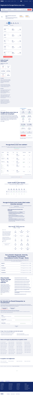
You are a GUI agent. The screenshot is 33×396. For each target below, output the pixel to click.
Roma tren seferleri (9, 366)
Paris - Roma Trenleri (3, 342)
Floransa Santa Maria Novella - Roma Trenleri (6, 362)
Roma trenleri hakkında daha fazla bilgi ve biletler (23, 334)
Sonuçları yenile (16, 149)
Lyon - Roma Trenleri (11, 346)
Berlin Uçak (18, 388)
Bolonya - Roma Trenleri (27, 361)
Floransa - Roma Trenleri (3, 361)
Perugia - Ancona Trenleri (4, 352)
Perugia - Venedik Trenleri (27, 349)
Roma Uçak (18, 386)
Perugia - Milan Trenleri (19, 349)
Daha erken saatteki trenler (5, 174)
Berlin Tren (2, 388)
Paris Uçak (18, 387)
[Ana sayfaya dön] (3, 1)
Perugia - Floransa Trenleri (4, 350)
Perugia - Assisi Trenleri (11, 353)
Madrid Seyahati (27, 385)
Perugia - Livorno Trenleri (19, 352)
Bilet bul (3, 67)
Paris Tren (2, 387)
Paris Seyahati (26, 387)
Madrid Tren (2, 385)
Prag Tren (2, 389)
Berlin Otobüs (10, 388)
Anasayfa (2, 366)
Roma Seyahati (26, 386)
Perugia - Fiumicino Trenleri (12, 352)
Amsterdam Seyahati (27, 388)
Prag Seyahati (26, 389)
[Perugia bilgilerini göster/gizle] (31, 316)
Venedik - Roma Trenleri (19, 346)
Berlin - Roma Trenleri (19, 342)
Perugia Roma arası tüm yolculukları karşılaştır (6, 334)
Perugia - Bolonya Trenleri (27, 350)
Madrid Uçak (18, 385)
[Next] (20, 23)
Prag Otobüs (10, 389)
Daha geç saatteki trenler (28, 174)
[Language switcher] (21, 1)
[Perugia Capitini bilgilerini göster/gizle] (31, 323)
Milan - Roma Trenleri (27, 342)
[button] (15, 9)
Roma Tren (2, 386)
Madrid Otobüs (11, 385)
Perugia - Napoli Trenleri (11, 350)
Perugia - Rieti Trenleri (19, 353)
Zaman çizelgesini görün (3, 76)
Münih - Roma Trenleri (19, 343)
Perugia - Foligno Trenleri (27, 352)
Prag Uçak (18, 389)
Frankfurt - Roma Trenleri (4, 346)
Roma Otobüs (10, 386)
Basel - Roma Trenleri (3, 349)
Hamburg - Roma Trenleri (27, 346)
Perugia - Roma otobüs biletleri (20, 333)
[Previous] (6, 189)
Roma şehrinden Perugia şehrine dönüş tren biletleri (7, 333)
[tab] (6, 25)
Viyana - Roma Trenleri (27, 343)
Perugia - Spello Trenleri (3, 353)
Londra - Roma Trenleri (11, 342)
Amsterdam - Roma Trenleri (4, 343)
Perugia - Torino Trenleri (19, 350)
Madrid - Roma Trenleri (11, 343)
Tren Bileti (5, 366)
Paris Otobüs (10, 387)
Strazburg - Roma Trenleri (12, 349)
